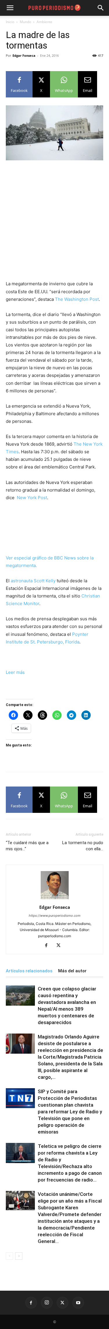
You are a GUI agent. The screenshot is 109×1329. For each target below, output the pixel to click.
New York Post (31, 497)
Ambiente (44, 21)
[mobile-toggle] (10, 8)
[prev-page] (9, 1256)
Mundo (25, 21)
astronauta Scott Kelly (33, 580)
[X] (60, 945)
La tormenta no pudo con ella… (82, 845)
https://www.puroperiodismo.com (55, 916)
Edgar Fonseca (23, 55)
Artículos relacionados (29, 970)
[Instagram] (47, 1303)
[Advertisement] (54, 223)
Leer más (15, 672)
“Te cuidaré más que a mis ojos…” (27, 845)
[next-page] (18, 1256)
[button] (101, 8)
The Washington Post (77, 299)
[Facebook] (48, 945)
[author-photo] (55, 899)
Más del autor (72, 970)
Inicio (10, 21)
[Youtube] (78, 1303)
